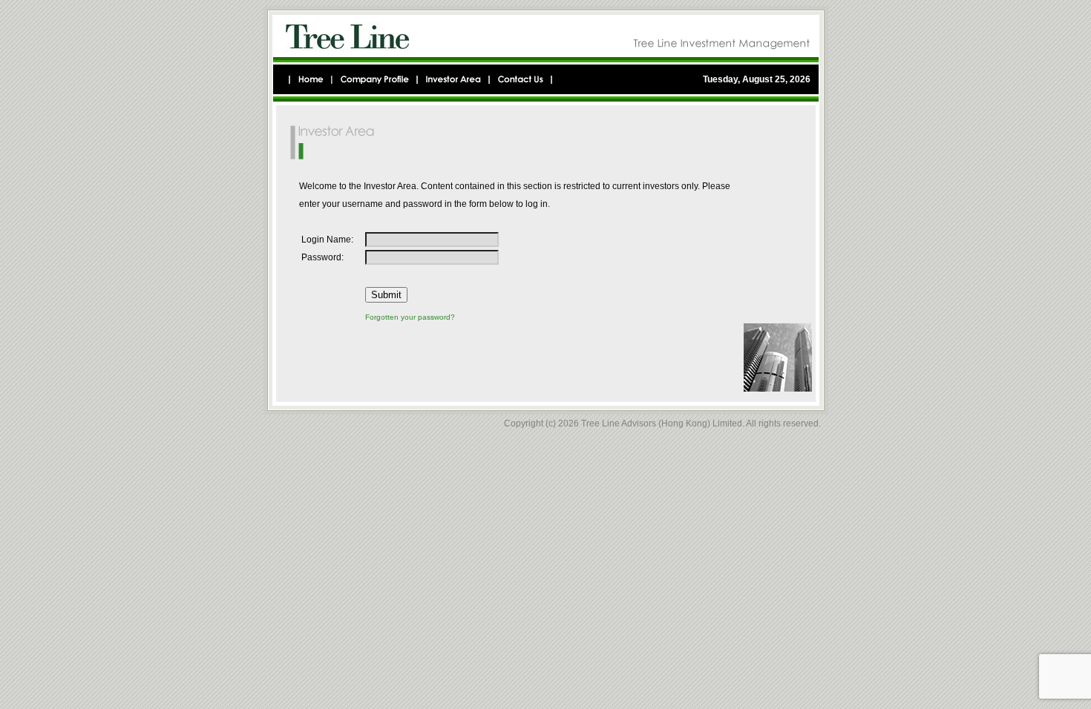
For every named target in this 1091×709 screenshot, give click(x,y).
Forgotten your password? (410, 317)
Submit (386, 294)
